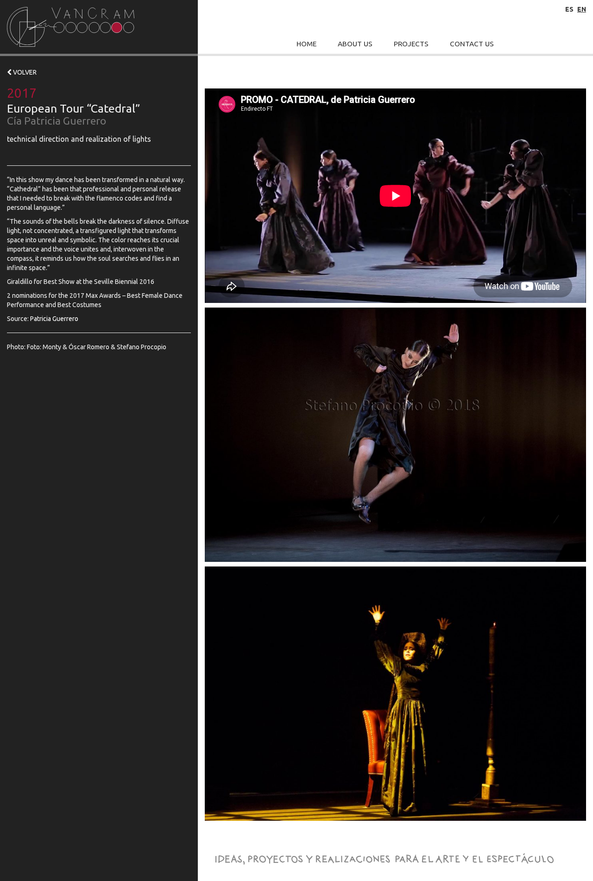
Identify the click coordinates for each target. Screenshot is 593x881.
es (569, 9)
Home (306, 44)
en (581, 9)
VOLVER (24, 72)
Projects (411, 44)
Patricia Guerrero (54, 318)
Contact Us (472, 44)
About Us (355, 44)
